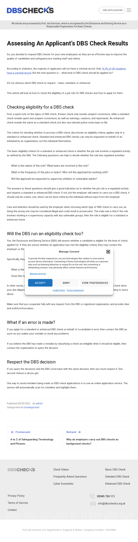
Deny (66, 282)
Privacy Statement (75, 290)
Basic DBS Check (115, 469)
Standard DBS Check (117, 476)
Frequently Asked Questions (70, 476)
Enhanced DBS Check (117, 483)
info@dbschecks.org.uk (111, 503)
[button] (108, 251)
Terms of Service (18, 502)
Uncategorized (31, 407)
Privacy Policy (16, 495)
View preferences (95, 282)
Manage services (38, 274)
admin (39, 403)
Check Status (61, 469)
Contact (12, 510)
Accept (40, 282)
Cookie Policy (59, 290)
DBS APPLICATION (112, 10)
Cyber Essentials (63, 483)
